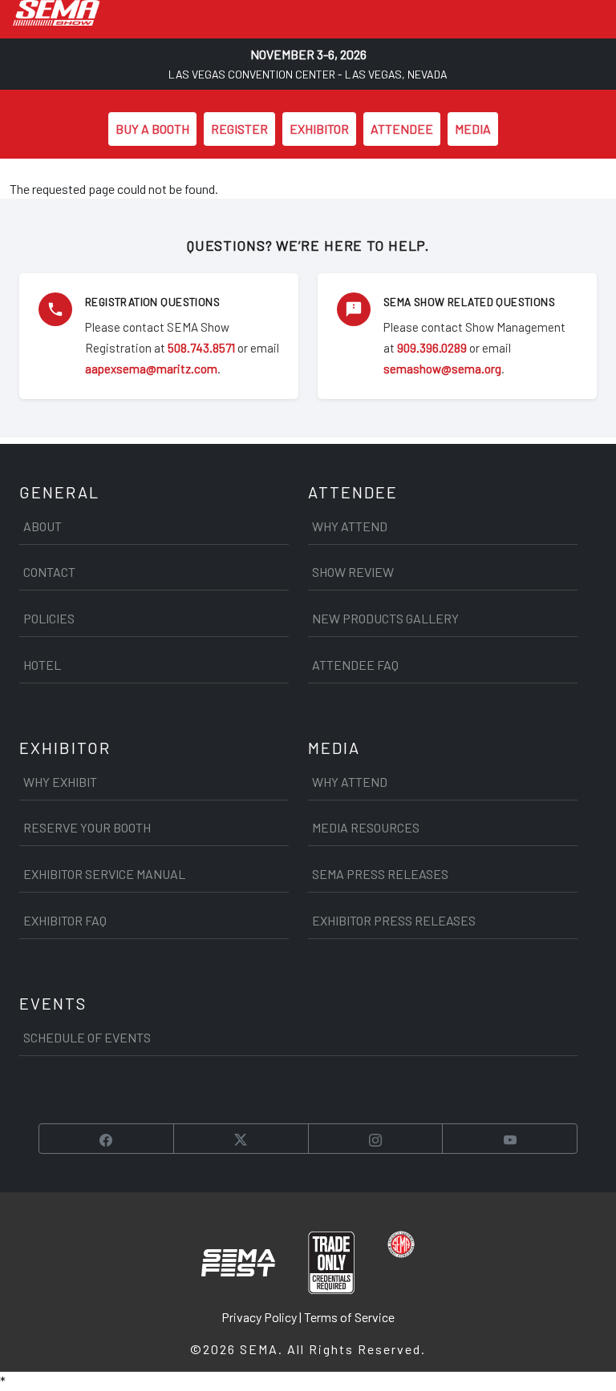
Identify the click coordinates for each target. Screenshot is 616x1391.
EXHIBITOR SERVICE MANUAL (104, 873)
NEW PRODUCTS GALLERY (385, 618)
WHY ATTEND (349, 526)
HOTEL (42, 664)
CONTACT (49, 571)
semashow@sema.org (442, 368)
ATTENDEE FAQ (355, 664)
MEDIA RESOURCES (365, 827)
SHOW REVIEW (353, 571)
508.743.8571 (201, 348)
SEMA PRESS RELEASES (380, 873)
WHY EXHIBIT (60, 781)
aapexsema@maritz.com (151, 368)
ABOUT (42, 526)
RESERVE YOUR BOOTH (87, 827)
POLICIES (49, 618)
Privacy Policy (259, 1316)
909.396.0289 (432, 348)
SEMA (259, 1349)
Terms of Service (349, 1316)
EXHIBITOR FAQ (65, 920)
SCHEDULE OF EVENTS (87, 1037)
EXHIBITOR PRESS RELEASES (394, 920)
